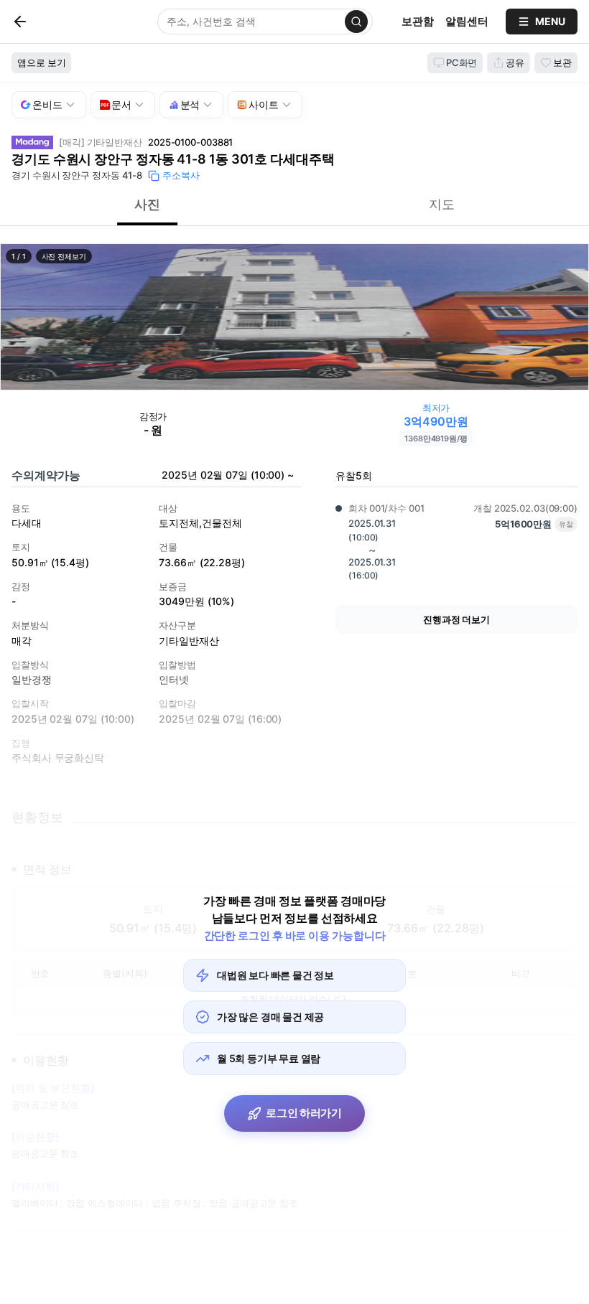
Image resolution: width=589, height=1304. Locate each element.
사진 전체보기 (64, 256)
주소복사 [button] (181, 175)
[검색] (356, 21)
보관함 (418, 21)
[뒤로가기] (43, 21)
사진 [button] (147, 204)
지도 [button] (442, 204)
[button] (294, 317)
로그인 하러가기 (304, 1113)
